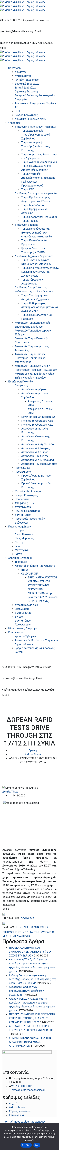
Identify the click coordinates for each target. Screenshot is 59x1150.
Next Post (8, 927)
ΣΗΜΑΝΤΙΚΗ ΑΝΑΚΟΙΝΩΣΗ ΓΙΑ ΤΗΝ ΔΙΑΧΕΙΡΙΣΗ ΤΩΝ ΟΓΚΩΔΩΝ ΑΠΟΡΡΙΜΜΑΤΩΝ (30, 1041)
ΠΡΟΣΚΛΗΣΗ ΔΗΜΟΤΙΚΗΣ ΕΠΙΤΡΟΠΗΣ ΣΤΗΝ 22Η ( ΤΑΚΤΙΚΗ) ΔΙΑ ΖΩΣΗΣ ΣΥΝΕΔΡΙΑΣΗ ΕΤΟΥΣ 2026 (32, 1018)
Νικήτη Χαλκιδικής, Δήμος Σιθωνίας (21, 42)
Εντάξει (26, 1145)
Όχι (37, 1145)
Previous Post (10, 917)
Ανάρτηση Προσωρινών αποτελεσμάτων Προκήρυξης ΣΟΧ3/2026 (26, 990)
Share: (6, 908)
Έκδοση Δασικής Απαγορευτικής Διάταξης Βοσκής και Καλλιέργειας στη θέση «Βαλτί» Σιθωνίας (32, 979)
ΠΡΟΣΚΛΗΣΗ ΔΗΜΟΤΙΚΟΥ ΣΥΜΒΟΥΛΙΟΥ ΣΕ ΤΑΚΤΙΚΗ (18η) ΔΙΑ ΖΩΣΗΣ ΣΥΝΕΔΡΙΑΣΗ (30, 951)
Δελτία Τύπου (33, 754)
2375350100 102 (10, 20)
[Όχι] (55, 1136)
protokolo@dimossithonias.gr (17, 31)
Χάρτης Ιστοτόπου (20, 1111)
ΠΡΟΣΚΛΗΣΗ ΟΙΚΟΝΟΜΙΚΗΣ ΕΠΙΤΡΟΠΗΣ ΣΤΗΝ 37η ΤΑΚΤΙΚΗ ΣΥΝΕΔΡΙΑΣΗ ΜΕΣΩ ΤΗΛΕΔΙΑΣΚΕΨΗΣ (29, 931)
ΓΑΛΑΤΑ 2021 (27, 917)
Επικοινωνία (16, 1115)
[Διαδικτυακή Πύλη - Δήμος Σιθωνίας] (23, 1)
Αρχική (33, 750)
